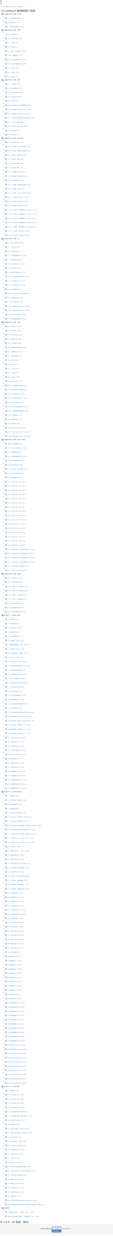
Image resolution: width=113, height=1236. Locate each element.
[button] (1, 1)
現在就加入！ (56, 1231)
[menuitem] (1, 4)
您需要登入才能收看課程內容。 (63, 1228)
